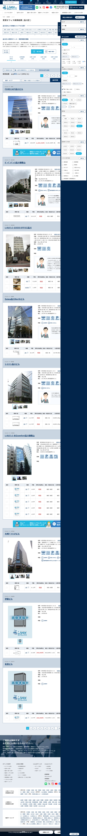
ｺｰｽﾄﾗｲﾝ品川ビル (12, 364)
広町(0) (36, 32)
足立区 (53, 814)
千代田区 (28, 790)
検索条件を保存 (9, 70)
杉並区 (49, 814)
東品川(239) (14, 32)
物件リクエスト (72, 2)
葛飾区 (57, 814)
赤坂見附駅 (25, 804)
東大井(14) (43, 32)
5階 (24, 424)
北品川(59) (6, 32)
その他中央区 (39, 821)
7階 (26, 489)
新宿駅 (26, 800)
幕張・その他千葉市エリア (48, 821)
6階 (26, 216)
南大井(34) (57, 32)
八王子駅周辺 (44, 792)
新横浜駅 (26, 806)
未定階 (27, 287)
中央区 (32, 790)
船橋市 (22, 794)
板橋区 (24, 792)
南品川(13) (28, 32)
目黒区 (55, 790)
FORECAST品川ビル (14, 89)
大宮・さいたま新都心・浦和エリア (34, 823)
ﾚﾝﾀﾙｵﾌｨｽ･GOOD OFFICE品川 (18, 227)
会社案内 (49, 766)
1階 (25, 353)
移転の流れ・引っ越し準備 (24, 777)
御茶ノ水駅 (54, 802)
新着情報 (47, 774)
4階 (26, 143)
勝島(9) (50, 32)
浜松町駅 (46, 800)
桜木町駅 (35, 806)
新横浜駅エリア (57, 818)
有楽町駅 (55, 800)
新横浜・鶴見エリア (48, 818)
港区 (36, 790)
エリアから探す (8, 766)
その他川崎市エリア (36, 819)
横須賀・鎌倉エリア (46, 819)
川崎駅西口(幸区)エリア (26, 819)
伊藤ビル (9, 599)
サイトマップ (48, 776)
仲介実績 (49, 768)
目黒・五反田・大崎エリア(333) (11, 29)
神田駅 (40, 802)
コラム (19, 770)
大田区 (41, 814)
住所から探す (8, 768)
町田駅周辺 (50, 792)
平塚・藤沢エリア (55, 819)
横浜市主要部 (46, 816)
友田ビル (9, 664)
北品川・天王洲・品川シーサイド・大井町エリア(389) (33, 29)
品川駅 (38, 800)
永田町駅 (39, 804)
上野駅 (49, 802)
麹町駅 (35, 804)
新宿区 (39, 790)
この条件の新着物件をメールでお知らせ (25, 70)
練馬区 (28, 792)
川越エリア (57, 823)
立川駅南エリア (26, 816)
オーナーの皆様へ (22, 775)
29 (59, 728)
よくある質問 (21, 773)
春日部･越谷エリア (36, 794)
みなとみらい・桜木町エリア (56, 816)
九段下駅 (22, 802)
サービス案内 (50, 770)
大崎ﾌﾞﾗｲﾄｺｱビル (12, 533)
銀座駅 (60, 800)
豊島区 (45, 814)
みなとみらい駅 (41, 806)
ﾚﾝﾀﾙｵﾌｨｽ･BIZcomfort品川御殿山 (20, 435)
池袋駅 (34, 800)
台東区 (51, 790)
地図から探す (8, 775)
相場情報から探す (9, 777)
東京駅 (22, 800)
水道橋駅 (60, 802)
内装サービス (38, 770)
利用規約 (47, 778)
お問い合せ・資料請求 (78, 7)
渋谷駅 (30, 800)
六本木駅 (55, 804)
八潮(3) (22, 32)
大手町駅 (30, 804)
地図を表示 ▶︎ (58, 169)
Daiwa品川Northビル (14, 299)
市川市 (26, 794)
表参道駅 (50, 804)
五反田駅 (60, 804)
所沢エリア (51, 823)
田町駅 (51, 800)
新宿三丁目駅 (28, 802)
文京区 (47, 790)
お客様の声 (20, 768)
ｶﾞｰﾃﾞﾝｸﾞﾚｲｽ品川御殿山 (15, 162)
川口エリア (45, 823)
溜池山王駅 (44, 804)
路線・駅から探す (9, 770)
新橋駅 (42, 800)
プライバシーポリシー (50, 781)
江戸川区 (32, 792)
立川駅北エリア (33, 816)
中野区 (59, 790)
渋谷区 (43, 790)
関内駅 (30, 806)
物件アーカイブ (8, 781)
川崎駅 (22, 806)
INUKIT (37, 768)
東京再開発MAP (22, 766)
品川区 (37, 814)
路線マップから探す (9, 773)
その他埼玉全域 (45, 794)
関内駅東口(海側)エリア (38, 818)
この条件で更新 (74, 834)
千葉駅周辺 (32, 821)
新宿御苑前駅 (35, 802)
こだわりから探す (9, 779)
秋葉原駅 (45, 802)
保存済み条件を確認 (44, 70)
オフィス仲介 (38, 766)
